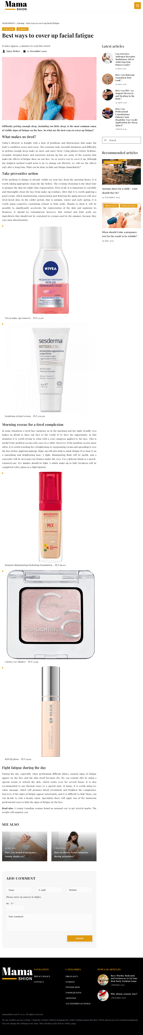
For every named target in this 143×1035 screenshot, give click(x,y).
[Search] (105, 140)
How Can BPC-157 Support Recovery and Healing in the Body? (125, 94)
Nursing (22, 29)
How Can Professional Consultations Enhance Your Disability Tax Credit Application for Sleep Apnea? (126, 117)
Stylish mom (73, 987)
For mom (9, 29)
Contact (39, 981)
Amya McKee (13, 51)
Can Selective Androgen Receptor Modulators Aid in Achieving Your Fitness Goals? (125, 59)
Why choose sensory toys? (124, 994)
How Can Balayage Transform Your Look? (125, 78)
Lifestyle (71, 998)
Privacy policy (42, 976)
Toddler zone (73, 992)
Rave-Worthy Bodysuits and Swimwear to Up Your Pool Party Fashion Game (124, 978)
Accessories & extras (78, 1003)
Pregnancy (72, 976)
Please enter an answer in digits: (23, 896)
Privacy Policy (64, 1023)
